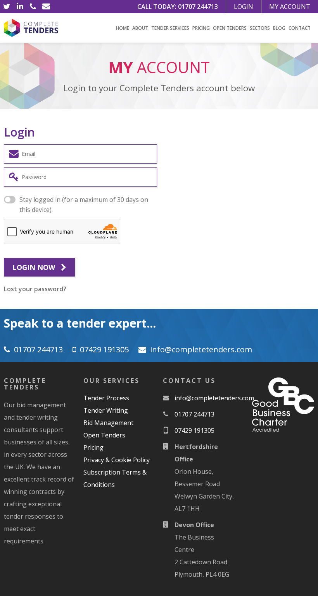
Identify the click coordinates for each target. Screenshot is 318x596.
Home (122, 28)
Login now (34, 267)
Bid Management (108, 422)
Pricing (201, 28)
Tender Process (106, 398)
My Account (289, 6)
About (140, 28)
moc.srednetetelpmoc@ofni (201, 349)
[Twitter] (6, 6)
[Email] (46, 6)
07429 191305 (104, 349)
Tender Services (170, 28)
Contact (300, 28)
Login (243, 6)
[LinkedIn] (19, 6)
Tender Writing (105, 410)
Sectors (260, 28)
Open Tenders (230, 28)
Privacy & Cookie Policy (116, 460)
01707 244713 (198, 6)
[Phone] (33, 6)
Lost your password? (35, 289)
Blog (279, 28)
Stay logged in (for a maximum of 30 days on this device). (83, 204)
